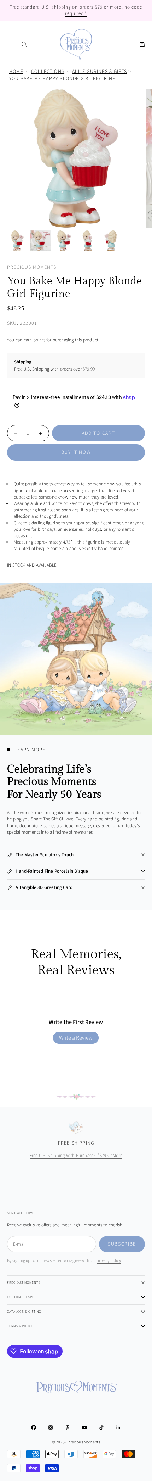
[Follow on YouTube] (84, 1427)
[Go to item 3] (64, 240)
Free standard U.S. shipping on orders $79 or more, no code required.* (76, 10)
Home (16, 71)
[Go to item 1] (17, 240)
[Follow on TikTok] (101, 1427)
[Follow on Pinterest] (67, 1427)
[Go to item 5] (110, 240)
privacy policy (109, 1261)
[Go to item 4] (87, 240)
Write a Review (76, 1038)
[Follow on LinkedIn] (118, 1427)
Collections (47, 71)
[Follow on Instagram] (50, 1427)
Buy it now (76, 452)
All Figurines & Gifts (99, 71)
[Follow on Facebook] (33, 1427)
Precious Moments (31, 267)
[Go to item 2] (40, 240)
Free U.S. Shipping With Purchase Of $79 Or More (76, 1155)
